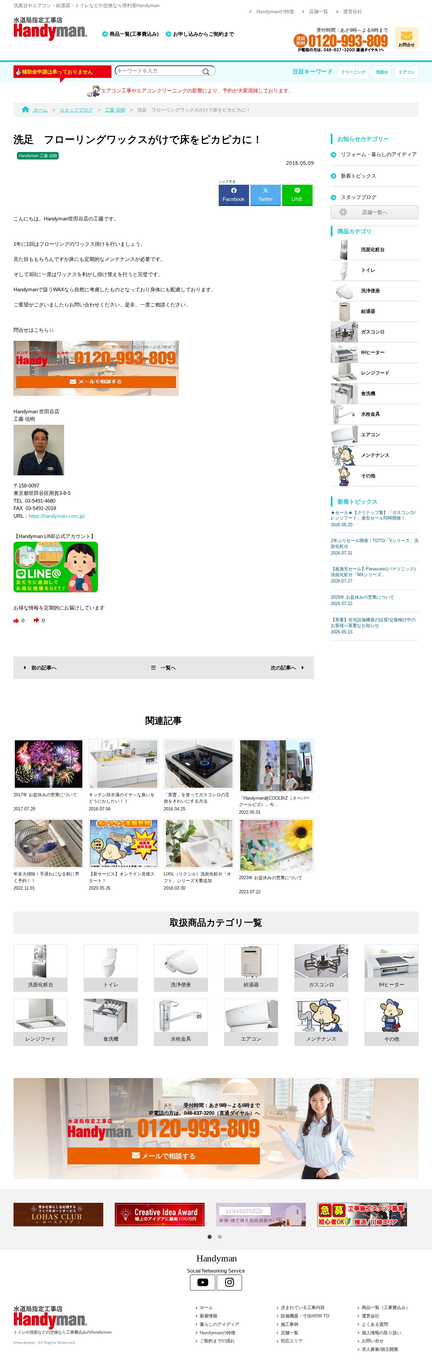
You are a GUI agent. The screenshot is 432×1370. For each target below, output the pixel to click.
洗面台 (382, 72)
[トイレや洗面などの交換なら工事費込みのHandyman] (89, 1318)
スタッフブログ (358, 197)
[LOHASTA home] (266, 1214)
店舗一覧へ (374, 212)
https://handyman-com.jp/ (57, 516)
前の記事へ (44, 668)
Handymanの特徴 (275, 11)
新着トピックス (358, 176)
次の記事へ (283, 668)
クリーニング (353, 72)
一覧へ (168, 668)
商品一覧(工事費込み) (134, 34)
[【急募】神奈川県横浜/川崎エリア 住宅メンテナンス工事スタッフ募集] (367, 1214)
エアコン (407, 72)
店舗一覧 (318, 11)
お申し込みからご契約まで (203, 34)
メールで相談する (168, 1156)
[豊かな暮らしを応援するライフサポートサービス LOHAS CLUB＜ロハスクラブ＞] (64, 1214)
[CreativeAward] (165, 1214)
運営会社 (352, 11)
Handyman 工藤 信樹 (38, 155)
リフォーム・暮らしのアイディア (379, 154)
